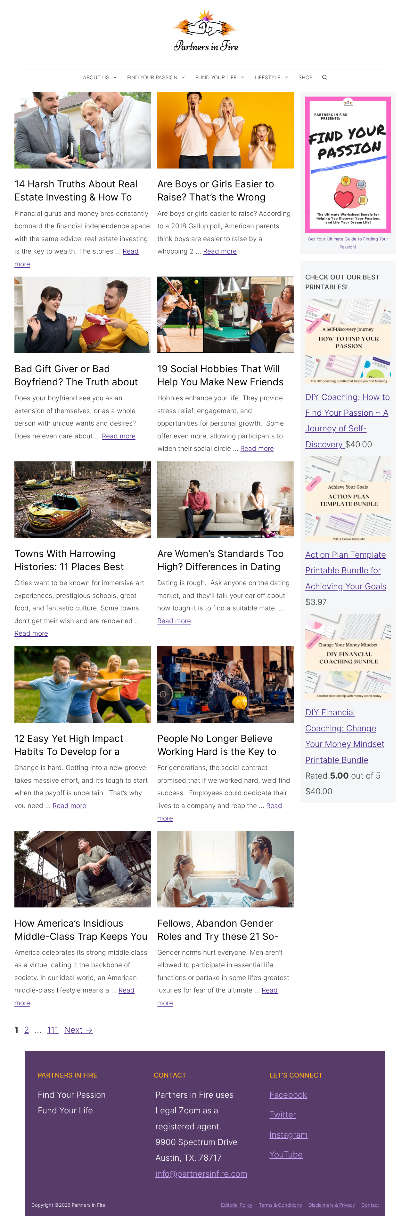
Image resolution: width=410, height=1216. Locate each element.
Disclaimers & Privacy (331, 1205)
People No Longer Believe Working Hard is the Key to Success (216, 751)
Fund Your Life (216, 77)
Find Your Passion (152, 77)
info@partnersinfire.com (201, 1174)
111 (53, 1030)
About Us (96, 77)
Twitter (282, 1114)
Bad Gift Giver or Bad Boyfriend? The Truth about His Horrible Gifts (76, 382)
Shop (306, 77)
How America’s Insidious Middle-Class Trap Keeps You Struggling (80, 936)
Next (78, 1030)
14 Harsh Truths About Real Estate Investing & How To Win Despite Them (75, 197)
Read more (220, 251)
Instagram (288, 1134)
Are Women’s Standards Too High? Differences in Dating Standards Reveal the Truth (220, 566)
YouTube (286, 1154)
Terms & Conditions (280, 1205)
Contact (370, 1205)
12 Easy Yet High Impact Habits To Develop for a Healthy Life (68, 751)
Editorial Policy (236, 1205)
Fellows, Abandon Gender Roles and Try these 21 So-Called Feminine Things (218, 936)
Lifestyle (268, 77)
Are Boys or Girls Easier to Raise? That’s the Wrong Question (215, 197)
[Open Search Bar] (324, 77)
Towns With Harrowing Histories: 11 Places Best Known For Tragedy (69, 566)
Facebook (288, 1095)
